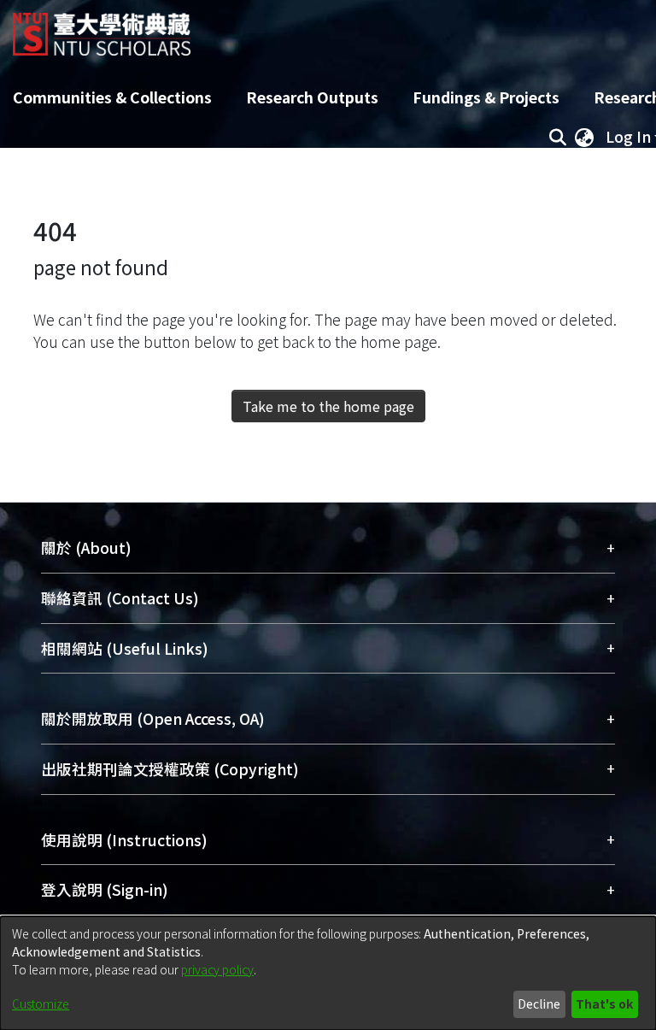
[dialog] (328, 973)
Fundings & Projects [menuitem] (486, 97)
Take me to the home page (328, 406)
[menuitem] (584, 137)
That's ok (604, 1003)
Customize (40, 1003)
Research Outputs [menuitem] (312, 97)
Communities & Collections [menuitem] (112, 97)
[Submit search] (557, 137)
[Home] (101, 28)
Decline (539, 1003)
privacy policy (217, 969)
